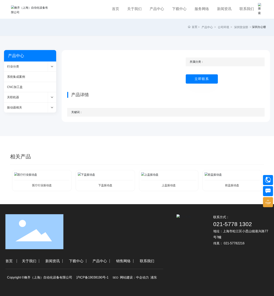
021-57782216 (234, 243)
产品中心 (207, 27)
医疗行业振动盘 (42, 185)
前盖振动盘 (232, 185)
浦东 (153, 277)
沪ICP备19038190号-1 (92, 277)
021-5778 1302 (232, 224)
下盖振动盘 (105, 185)
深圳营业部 (241, 27)
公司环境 (223, 27)
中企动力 (142, 277)
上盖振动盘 (169, 185)
